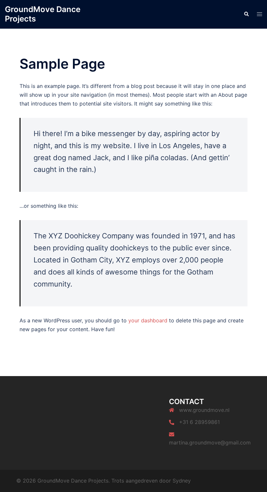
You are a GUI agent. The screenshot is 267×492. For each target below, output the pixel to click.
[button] (246, 14)
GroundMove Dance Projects (42, 14)
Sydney (182, 480)
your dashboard (147, 320)
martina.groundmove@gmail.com (210, 442)
